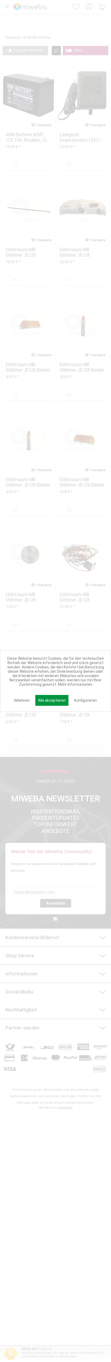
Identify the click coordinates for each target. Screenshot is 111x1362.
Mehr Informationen (75, 684)
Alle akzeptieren (52, 700)
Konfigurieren (85, 700)
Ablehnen (22, 700)
